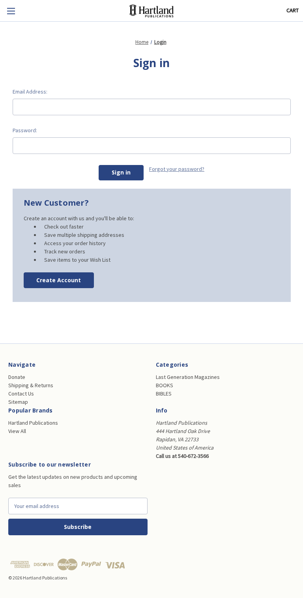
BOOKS (164, 385)
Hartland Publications (33, 422)
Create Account (58, 280)
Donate (16, 377)
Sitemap (18, 401)
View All (17, 431)
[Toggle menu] (11, 11)
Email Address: (30, 91)
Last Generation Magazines (188, 377)
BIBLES (164, 393)
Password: (25, 130)
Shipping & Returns (30, 385)
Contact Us (21, 393)
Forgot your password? (176, 168)
